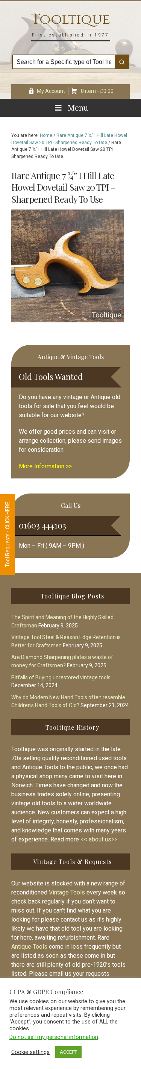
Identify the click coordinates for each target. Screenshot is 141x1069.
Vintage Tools (67, 892)
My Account (51, 91)
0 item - (97, 91)
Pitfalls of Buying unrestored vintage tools (61, 677)
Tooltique (70, 19)
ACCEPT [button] (68, 1052)
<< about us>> (98, 839)
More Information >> (45, 466)
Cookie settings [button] (30, 1052)
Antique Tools (29, 946)
